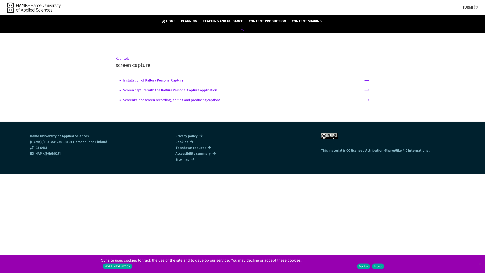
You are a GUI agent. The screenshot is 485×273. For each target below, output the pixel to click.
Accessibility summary (193, 153)
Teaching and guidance (223, 21)
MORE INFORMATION (117, 266)
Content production (267, 21)
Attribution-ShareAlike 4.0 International (397, 150)
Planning (189, 21)
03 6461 (41, 147)
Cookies (181, 142)
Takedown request (190, 147)
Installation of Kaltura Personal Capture (153, 80)
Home (170, 21)
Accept (378, 266)
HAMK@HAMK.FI (48, 153)
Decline (363, 266)
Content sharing (307, 21)
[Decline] (480, 264)
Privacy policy (186, 136)
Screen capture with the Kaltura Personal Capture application (170, 90)
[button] (242, 29)
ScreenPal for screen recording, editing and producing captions (171, 100)
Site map (182, 159)
